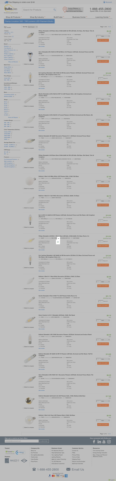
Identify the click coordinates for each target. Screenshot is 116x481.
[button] (58, 238)
